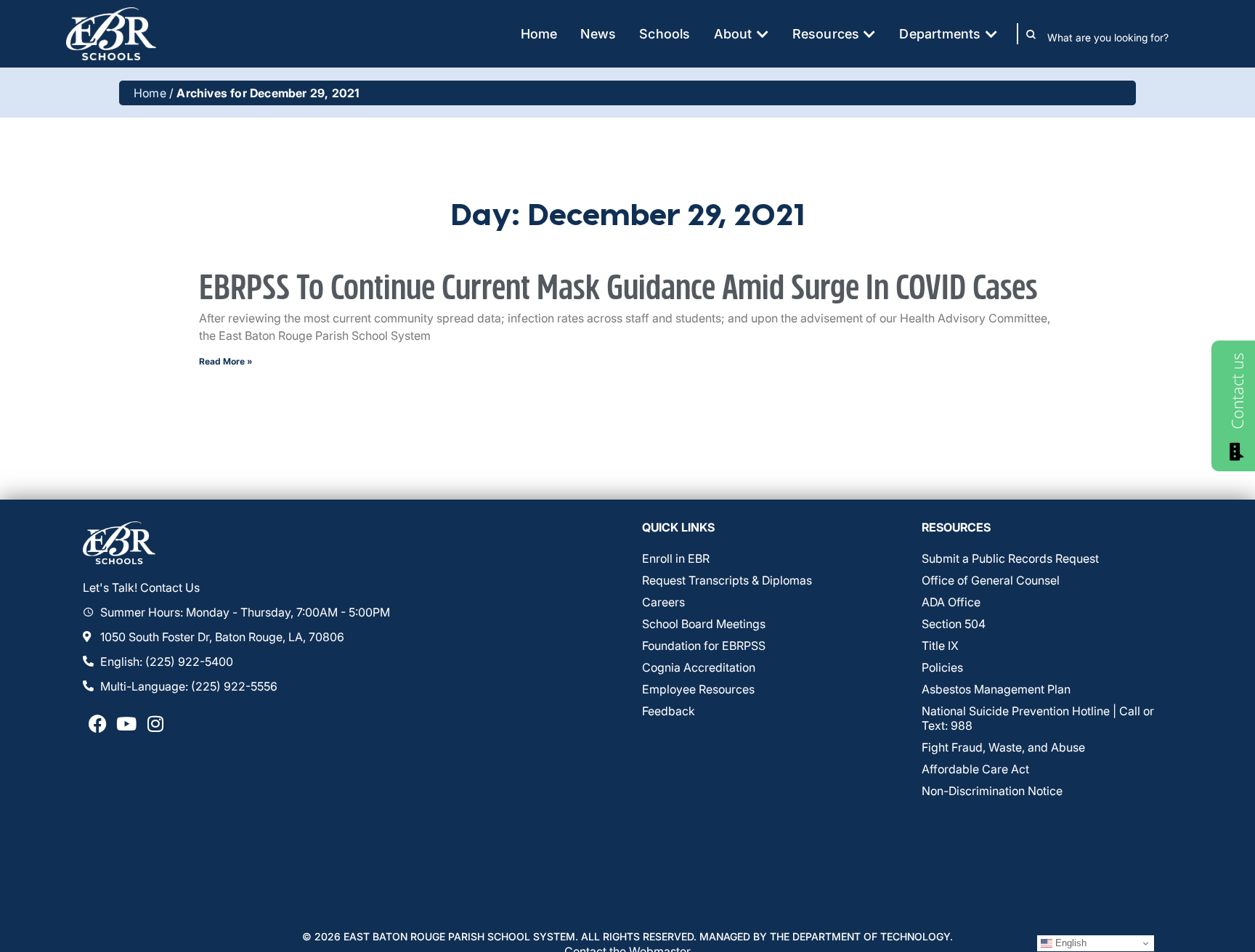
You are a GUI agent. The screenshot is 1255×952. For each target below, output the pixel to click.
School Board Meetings (703, 624)
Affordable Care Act (975, 769)
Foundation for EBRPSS (703, 645)
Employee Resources (698, 689)
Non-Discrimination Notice (992, 791)
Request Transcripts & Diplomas (727, 580)
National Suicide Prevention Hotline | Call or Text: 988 (1038, 718)
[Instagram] (155, 724)
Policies (942, 667)
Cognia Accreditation (698, 667)
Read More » (226, 361)
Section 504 (954, 624)
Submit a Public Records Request (1010, 558)
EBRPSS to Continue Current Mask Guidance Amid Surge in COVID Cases (621, 288)
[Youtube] (126, 724)
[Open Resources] (869, 34)
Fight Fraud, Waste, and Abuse (1003, 747)
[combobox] (1118, 37)
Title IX (940, 645)
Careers (663, 602)
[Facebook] (97, 724)
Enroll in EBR (676, 558)
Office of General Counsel (991, 580)
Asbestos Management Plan (996, 689)
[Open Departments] (991, 34)
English (1069, 942)
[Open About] (762, 34)
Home (150, 93)
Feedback (668, 711)
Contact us (1236, 391)
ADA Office (951, 602)
